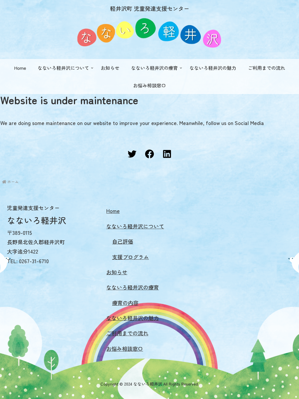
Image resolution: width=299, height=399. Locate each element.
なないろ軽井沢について (135, 226)
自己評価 (122, 241)
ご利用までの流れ (127, 333)
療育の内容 (125, 302)
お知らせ (116, 272)
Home (113, 210)
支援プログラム (130, 257)
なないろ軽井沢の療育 (132, 287)
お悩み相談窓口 (124, 348)
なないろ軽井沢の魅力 (132, 318)
